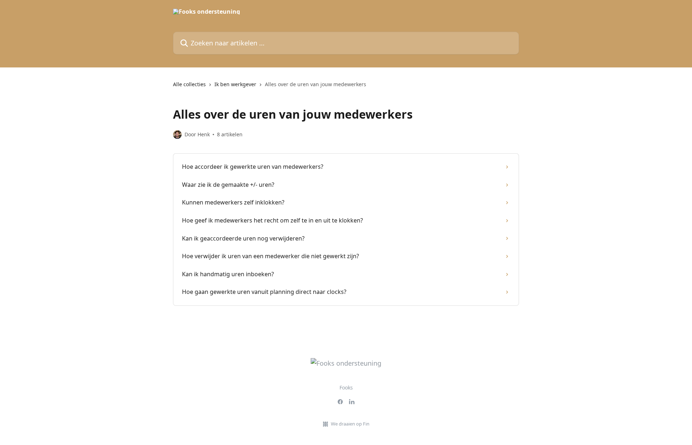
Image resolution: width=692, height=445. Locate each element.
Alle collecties (189, 84)
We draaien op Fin (350, 423)
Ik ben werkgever (235, 84)
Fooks (346, 387)
